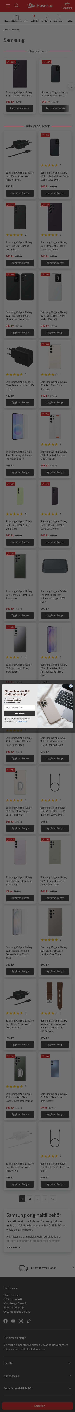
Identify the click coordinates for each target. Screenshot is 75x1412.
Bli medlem (19, 713)
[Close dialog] (70, 686)
